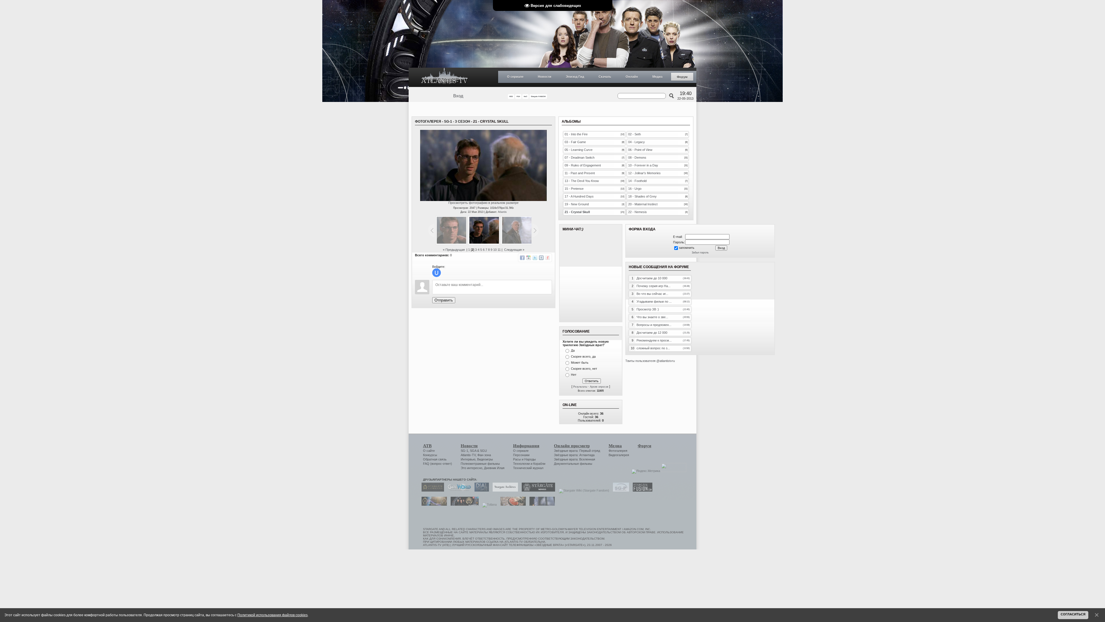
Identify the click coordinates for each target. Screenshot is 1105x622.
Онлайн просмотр (572, 445)
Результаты (580, 386)
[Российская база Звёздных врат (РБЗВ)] (463, 504)
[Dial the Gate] (480, 490)
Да (573, 350)
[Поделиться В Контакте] (541, 257)
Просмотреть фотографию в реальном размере (483, 202)
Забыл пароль (700, 252)
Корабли (539, 463)
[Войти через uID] (436, 272)
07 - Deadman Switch (580, 157)
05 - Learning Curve (578, 149)
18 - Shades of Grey (642, 196)
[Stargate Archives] (504, 490)
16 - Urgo (634, 188)
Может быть (579, 362)
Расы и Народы (524, 459)
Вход (458, 96)
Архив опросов (599, 386)
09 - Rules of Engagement (583, 165)
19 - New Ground (577, 204)
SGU (483, 450)
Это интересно (471, 468)
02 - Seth (634, 134)
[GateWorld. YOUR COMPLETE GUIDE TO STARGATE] (458, 490)
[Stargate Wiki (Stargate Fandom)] (582, 490)
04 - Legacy (636, 142)
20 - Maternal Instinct (643, 204)
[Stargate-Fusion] (641, 490)
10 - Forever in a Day (643, 165)
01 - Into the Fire (576, 134)
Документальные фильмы (573, 463)
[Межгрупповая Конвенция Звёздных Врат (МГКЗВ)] (433, 504)
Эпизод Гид (575, 76)
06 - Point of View (640, 149)
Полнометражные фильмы (480, 463)
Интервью (468, 459)
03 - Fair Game (575, 142)
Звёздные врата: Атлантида (574, 455)
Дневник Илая (494, 468)
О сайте (429, 450)
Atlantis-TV (468, 455)
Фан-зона (484, 455)
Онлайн (632, 76)
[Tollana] (488, 504)
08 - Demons (637, 157)
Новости (544, 76)
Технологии (521, 463)
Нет (573, 374)
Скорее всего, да (583, 356)
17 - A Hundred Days (579, 196)
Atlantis (502, 212)
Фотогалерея (428, 122)
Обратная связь (435, 459)
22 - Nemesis (637, 212)
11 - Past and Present (580, 173)
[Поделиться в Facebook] (522, 257)
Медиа (657, 76)
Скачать (605, 76)
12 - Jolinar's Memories (644, 173)
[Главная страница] (445, 77)
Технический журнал (528, 468)
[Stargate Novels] (537, 490)
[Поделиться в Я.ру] (547, 257)
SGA (473, 450)
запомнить (686, 247)
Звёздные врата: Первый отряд (577, 450)
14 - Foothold (637, 181)
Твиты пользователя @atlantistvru (650, 361)
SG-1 (464, 450)
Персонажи (521, 455)
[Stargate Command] (431, 490)
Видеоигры (485, 459)
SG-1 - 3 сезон (457, 122)
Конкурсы (430, 455)
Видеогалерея (619, 455)
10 (495, 249)
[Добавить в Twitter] (535, 257)
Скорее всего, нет (584, 368)
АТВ (427, 445)
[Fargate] (512, 504)
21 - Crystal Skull (577, 212)
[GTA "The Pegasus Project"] (541, 504)
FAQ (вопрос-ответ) (437, 463)
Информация (526, 445)
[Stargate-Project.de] (619, 490)
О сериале (515, 76)
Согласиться (1073, 614)
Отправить (444, 300)
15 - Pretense (574, 188)
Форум (682, 77)
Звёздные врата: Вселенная (574, 459)
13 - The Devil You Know (582, 181)
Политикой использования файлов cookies (272, 615)
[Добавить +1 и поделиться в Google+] (528, 257)
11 (499, 249)
